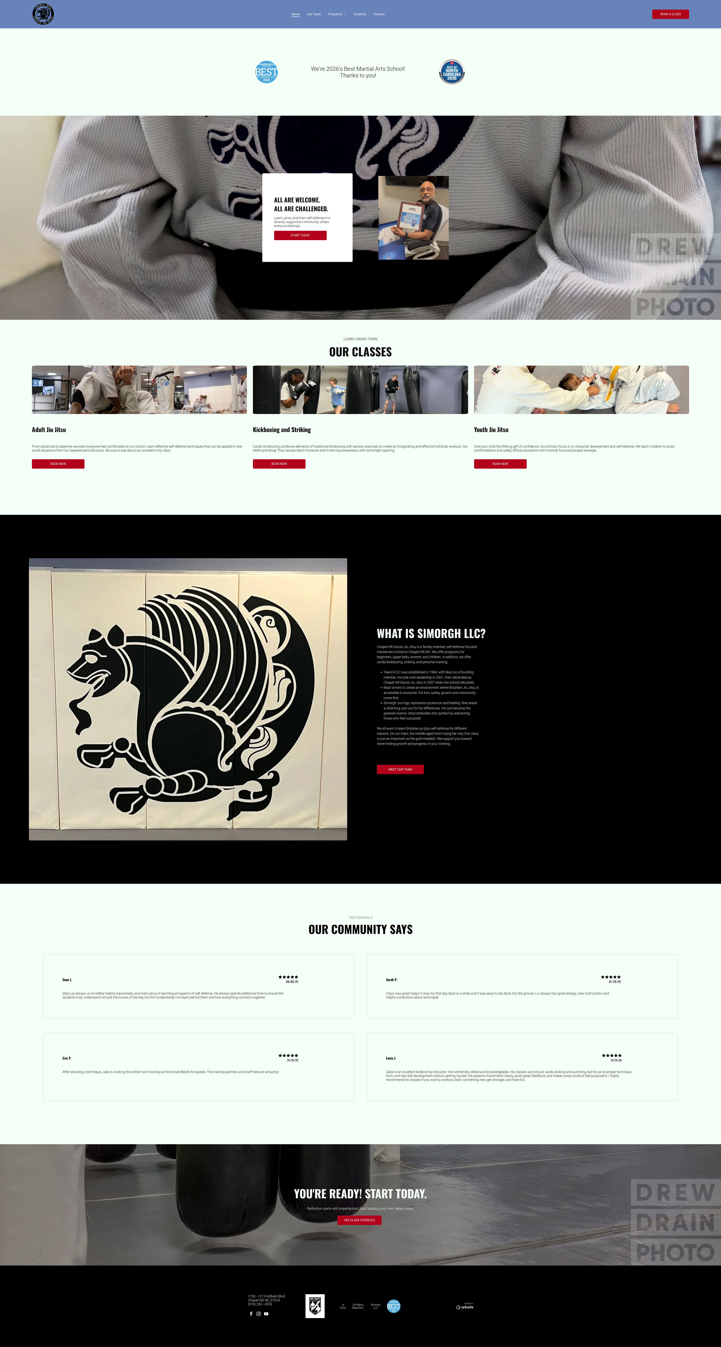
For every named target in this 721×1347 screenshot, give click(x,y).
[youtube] (266, 1314)
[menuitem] (295, 14)
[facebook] (251, 1314)
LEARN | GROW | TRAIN (360, 339)
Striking (301, 429)
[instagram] (258, 1314)
